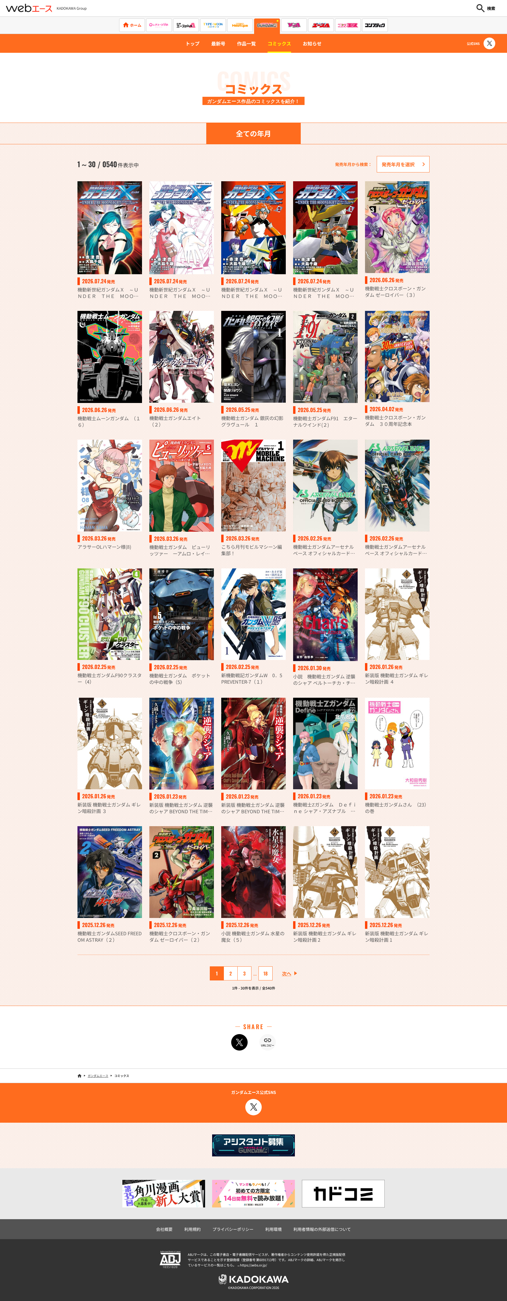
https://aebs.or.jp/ (253, 1265)
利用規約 (192, 1229)
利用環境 (273, 1229)
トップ (192, 43)
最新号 (218, 43)
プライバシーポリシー (233, 1229)
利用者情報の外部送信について (322, 1229)
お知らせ (312, 43)
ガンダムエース (98, 1075)
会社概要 (164, 1229)
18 (265, 973)
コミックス (279, 43)
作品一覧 (246, 43)
